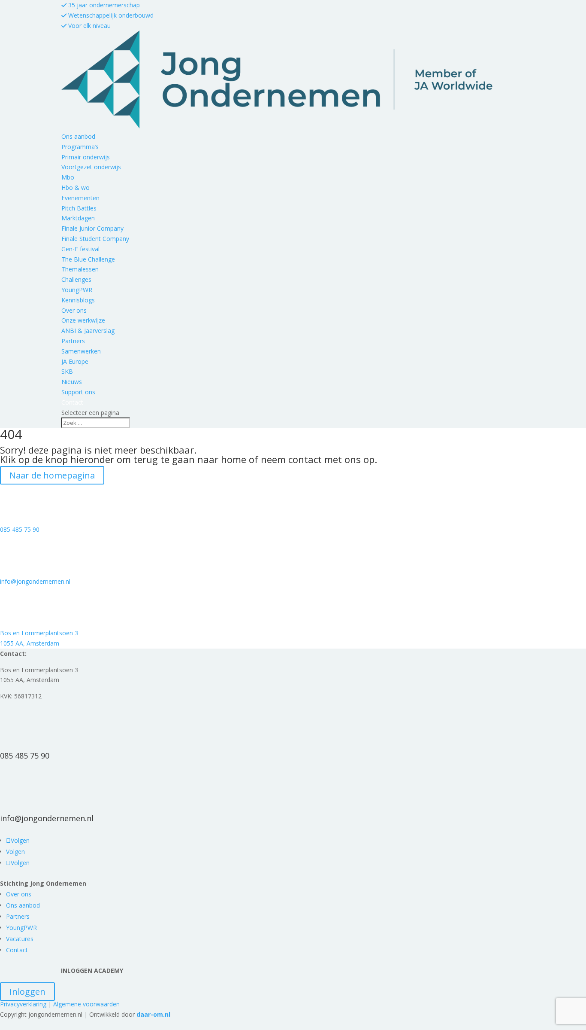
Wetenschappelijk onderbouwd (110, 15)
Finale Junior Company (92, 228)
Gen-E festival (80, 249)
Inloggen (27, 991)
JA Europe (74, 361)
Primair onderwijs (85, 157)
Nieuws (71, 382)
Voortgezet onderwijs (91, 167)
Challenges (76, 279)
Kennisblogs (78, 300)
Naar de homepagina (52, 475)
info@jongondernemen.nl (35, 581)
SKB (67, 371)
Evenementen (80, 198)
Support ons (78, 392)
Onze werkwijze (83, 320)
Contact (17, 950)
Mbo (67, 177)
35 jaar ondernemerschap (103, 5)
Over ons (74, 310)
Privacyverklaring (23, 1004)
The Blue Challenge (88, 259)
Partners (73, 341)
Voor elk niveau (88, 25)
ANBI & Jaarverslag (88, 330)
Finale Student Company (95, 239)
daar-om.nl (153, 1014)
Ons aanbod (78, 136)
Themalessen (80, 269)
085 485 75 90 (19, 529)
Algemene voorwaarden (86, 1004)
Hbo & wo (75, 187)
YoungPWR (76, 290)
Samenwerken (81, 351)
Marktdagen (78, 218)
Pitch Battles (79, 208)
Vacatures (19, 939)
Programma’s (80, 147)
